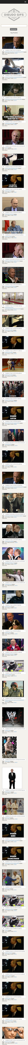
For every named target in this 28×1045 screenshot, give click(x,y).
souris (19, 308)
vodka (20, 99)
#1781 (15, 793)
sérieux (18, 260)
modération (13, 168)
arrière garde (10, 541)
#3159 (15, 488)
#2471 (15, 78)
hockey (9, 606)
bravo (13, 653)
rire (14, 51)
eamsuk (9, 975)
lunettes (9, 1041)
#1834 (15, 124)
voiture (16, 168)
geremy (9, 190)
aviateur (9, 700)
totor (22, 77)
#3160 (16, 53)
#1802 (16, 1043)
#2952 (15, 864)
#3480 (16, 819)
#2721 (15, 310)
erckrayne (10, 952)
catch (9, 730)
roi (11, 584)
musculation (10, 330)
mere (9, 352)
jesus (9, 584)
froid (12, 99)
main (14, 99)
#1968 (15, 976)
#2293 (16, 542)
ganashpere (10, 1020)
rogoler (15, 260)
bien (9, 653)
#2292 (15, 169)
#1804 (15, 1022)
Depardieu (7, 562)
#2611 (15, 702)
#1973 (16, 585)
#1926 (15, 999)
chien (9, 632)
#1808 (15, 607)
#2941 (15, 215)
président (14, 308)
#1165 (15, 262)
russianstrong (17, 51)
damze (9, 307)
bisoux (12, 515)
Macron (6, 423)
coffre (9, 168)
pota (11, 308)
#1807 (15, 192)
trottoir (11, 352)
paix (9, 308)
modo (13, 123)
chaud (9, 286)
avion (10, 77)
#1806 (15, 466)
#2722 (15, 931)
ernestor (15, 77)
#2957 (15, 841)
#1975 (15, 954)
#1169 (15, 655)
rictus (12, 51)
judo (9, 374)
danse (9, 791)
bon (11, 653)
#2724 (15, 676)
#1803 (16, 633)
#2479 (15, 100)
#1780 (15, 148)
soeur (15, 840)
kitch (9, 761)
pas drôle (10, 260)
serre (17, 308)
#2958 (15, 424)
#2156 (15, 731)
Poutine (6, 51)
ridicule (12, 909)
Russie (9, 51)
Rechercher (13, 29)
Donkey (6, 444)
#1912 (15, 353)
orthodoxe (17, 515)
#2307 (15, 331)
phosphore (19, 77)
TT (8, 77)
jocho (11, 123)
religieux (21, 515)
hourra (12, 400)
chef (14, 515)
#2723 (15, 910)
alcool (9, 99)
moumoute (17, 99)
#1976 (16, 445)
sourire (22, 51)
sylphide (10, 674)
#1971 (16, 762)
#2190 (15, 564)
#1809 (15, 376)
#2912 (15, 889)
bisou (9, 515)
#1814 (15, 287)
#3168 (15, 401)
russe (12, 214)
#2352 (15, 517)
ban (12, 77)
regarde (15, 423)
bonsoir (9, 214)
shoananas (13, 286)
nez (13, 562)
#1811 (15, 237)
